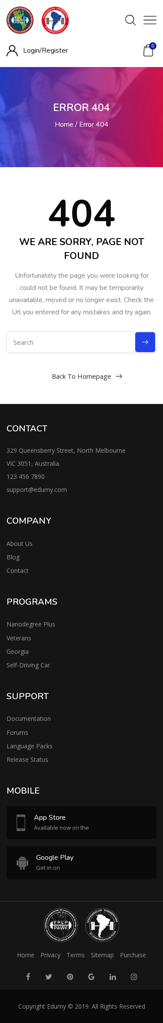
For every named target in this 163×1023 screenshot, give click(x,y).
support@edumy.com (37, 489)
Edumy (56, 1006)
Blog (13, 557)
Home (64, 124)
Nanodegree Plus (31, 624)
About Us (20, 543)
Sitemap (102, 955)
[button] (148, 50)
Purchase (133, 955)
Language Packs (30, 746)
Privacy (50, 955)
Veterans (19, 638)
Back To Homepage (81, 376)
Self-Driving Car (28, 665)
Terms (76, 955)
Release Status (27, 759)
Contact (18, 570)
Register (55, 50)
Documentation (29, 718)
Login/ (32, 50)
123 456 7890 (26, 476)
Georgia (18, 651)
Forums (17, 732)
